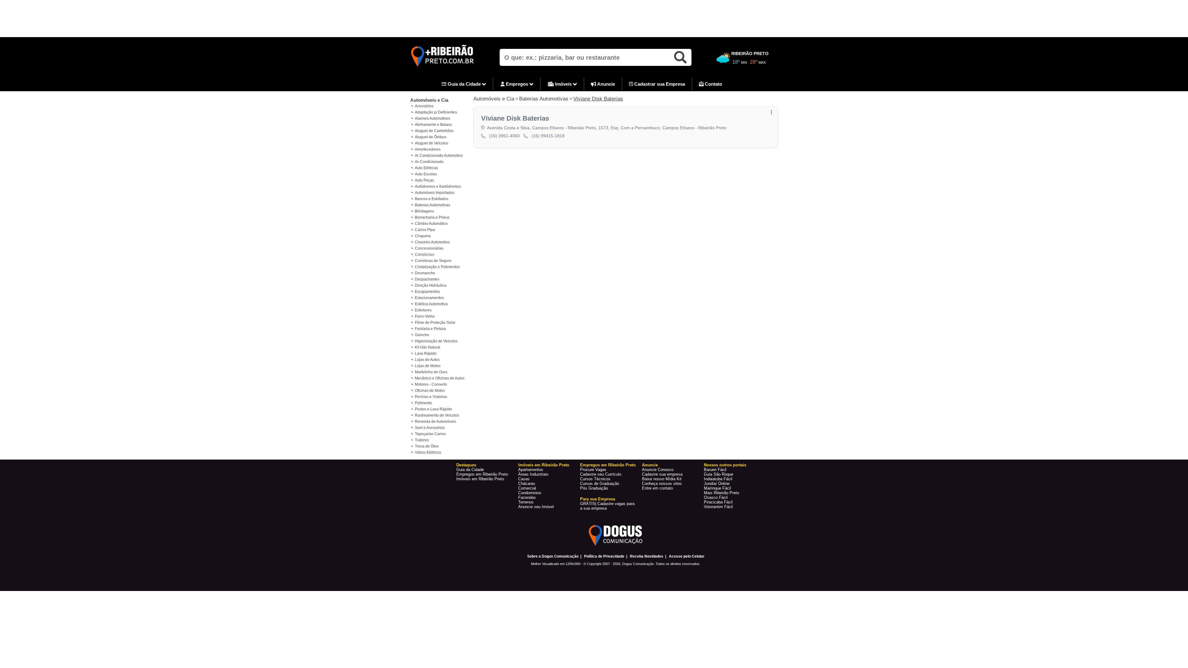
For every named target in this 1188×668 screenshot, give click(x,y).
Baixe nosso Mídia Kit (662, 479)
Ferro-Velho (425, 316)
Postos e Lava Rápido (433, 409)
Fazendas (527, 497)
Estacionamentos (429, 298)
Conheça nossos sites (662, 483)
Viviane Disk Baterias (598, 99)
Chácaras (526, 483)
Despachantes (427, 279)
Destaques (466, 465)
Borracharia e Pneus (432, 217)
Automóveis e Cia (429, 100)
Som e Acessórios (430, 428)
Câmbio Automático (431, 223)
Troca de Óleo (427, 446)
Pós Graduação (594, 488)
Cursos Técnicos (595, 479)
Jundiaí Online (717, 483)
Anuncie (605, 84)
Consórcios (424, 254)
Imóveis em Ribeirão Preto (480, 479)
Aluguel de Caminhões (434, 131)
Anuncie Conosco (658, 469)
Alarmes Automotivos (432, 118)
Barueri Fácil (715, 469)
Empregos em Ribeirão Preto (482, 474)
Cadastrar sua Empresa (659, 84)
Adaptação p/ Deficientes (436, 112)
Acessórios (424, 106)
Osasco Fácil (716, 497)
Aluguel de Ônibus (430, 137)
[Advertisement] (594, 18)
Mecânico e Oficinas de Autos (439, 378)
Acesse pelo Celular (686, 556)
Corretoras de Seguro (433, 261)
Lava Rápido (426, 353)
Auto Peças (424, 180)
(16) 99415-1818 (548, 135)
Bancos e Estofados (431, 199)
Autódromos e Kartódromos (438, 186)
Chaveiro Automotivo (432, 242)
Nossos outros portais (725, 465)
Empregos (517, 84)
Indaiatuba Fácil (718, 479)
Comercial (527, 488)
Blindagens (424, 211)
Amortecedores (428, 149)
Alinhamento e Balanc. (434, 124)
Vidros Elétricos (428, 452)
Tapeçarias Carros (430, 434)
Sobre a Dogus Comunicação (553, 556)
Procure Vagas (593, 469)
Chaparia (423, 236)
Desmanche (425, 273)
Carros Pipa (425, 230)
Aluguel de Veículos (431, 143)
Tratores (422, 440)
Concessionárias (429, 248)
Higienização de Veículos (436, 341)
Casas (524, 479)
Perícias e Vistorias (431, 397)
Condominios (529, 492)
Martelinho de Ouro (431, 372)
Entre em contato (657, 488)
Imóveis (563, 84)
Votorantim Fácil (718, 506)
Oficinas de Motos (430, 390)
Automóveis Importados (434, 193)
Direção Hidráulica (430, 285)
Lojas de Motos (428, 366)
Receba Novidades (646, 556)
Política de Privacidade (604, 556)
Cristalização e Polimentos (437, 267)
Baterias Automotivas (432, 205)
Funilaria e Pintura (430, 329)
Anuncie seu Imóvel (536, 506)
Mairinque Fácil (717, 488)
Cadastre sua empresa (662, 474)
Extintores (423, 310)
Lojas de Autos (427, 360)
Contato (713, 84)
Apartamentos (530, 469)
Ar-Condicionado (429, 162)
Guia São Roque (718, 474)
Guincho (422, 335)
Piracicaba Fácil (718, 502)
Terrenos (526, 502)
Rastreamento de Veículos (437, 415)
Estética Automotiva (431, 304)
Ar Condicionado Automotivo (439, 155)
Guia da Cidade (464, 84)
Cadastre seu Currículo (600, 474)
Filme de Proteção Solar (435, 322)
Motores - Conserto (431, 384)
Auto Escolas (426, 174)
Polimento (423, 403)
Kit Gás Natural (427, 347)
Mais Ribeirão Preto (721, 492)
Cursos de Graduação (599, 483)
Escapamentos (427, 291)
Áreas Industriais (533, 474)
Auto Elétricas (426, 168)
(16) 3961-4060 (504, 135)
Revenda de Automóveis (435, 421)
